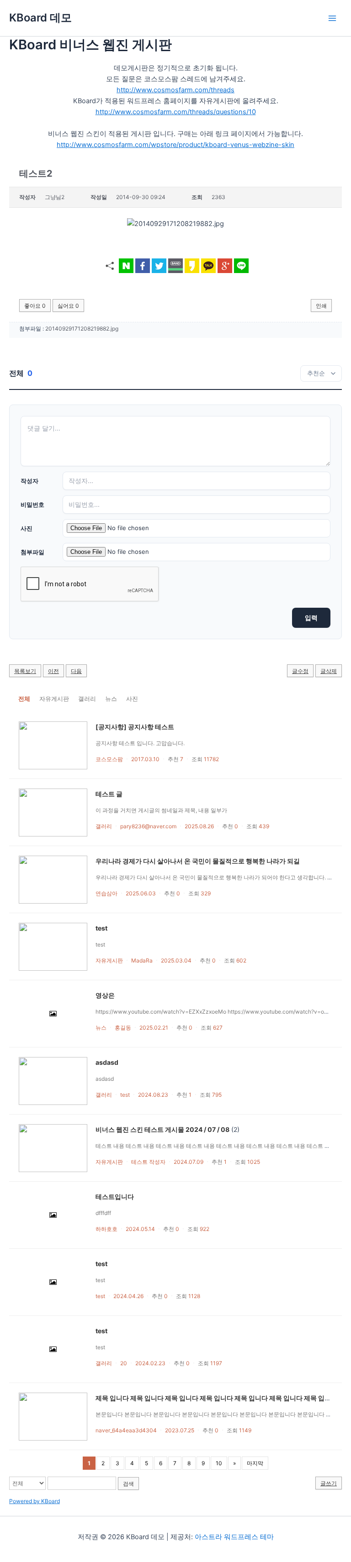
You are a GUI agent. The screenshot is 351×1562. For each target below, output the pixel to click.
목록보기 (25, 671)
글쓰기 (328, 1483)
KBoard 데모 (40, 17)
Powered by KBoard (34, 1501)
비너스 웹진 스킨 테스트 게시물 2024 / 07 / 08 (162, 1129)
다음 (76, 671)
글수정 (300, 671)
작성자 (29, 480)
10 (219, 1463)
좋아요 (35, 305)
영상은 (105, 995)
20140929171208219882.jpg (81, 328)
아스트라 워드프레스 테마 (234, 1537)
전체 (24, 698)
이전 (53, 671)
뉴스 (111, 698)
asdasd (107, 1062)
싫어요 (68, 305)
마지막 (255, 1463)
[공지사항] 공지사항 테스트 (135, 727)
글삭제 (328, 671)
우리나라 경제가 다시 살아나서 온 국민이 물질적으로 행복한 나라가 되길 (198, 861)
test (101, 928)
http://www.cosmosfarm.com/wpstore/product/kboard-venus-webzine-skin (175, 145)
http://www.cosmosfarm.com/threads (175, 90)
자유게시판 (54, 698)
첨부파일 (32, 552)
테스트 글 (109, 794)
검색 (128, 1483)
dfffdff (103, 1213)
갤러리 (87, 698)
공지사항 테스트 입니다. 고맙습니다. (140, 743)
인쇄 (321, 305)
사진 (26, 528)
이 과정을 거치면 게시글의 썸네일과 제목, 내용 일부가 (163, 810)
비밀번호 (32, 504)
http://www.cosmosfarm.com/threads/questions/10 (176, 112)
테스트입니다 (115, 1196)
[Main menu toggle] (332, 18)
